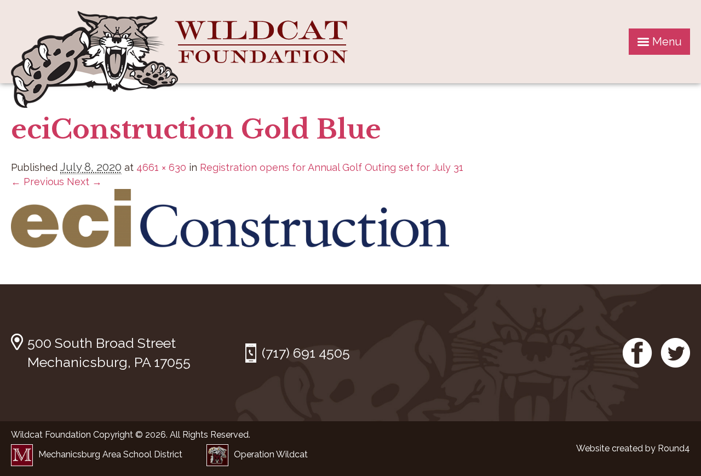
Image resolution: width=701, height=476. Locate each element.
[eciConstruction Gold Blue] (230, 244)
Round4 (674, 448)
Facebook (637, 353)
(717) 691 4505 (306, 353)
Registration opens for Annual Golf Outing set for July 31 (331, 167)
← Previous (37, 181)
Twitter (675, 353)
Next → (84, 181)
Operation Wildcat (271, 454)
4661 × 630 (161, 167)
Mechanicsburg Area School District (110, 454)
